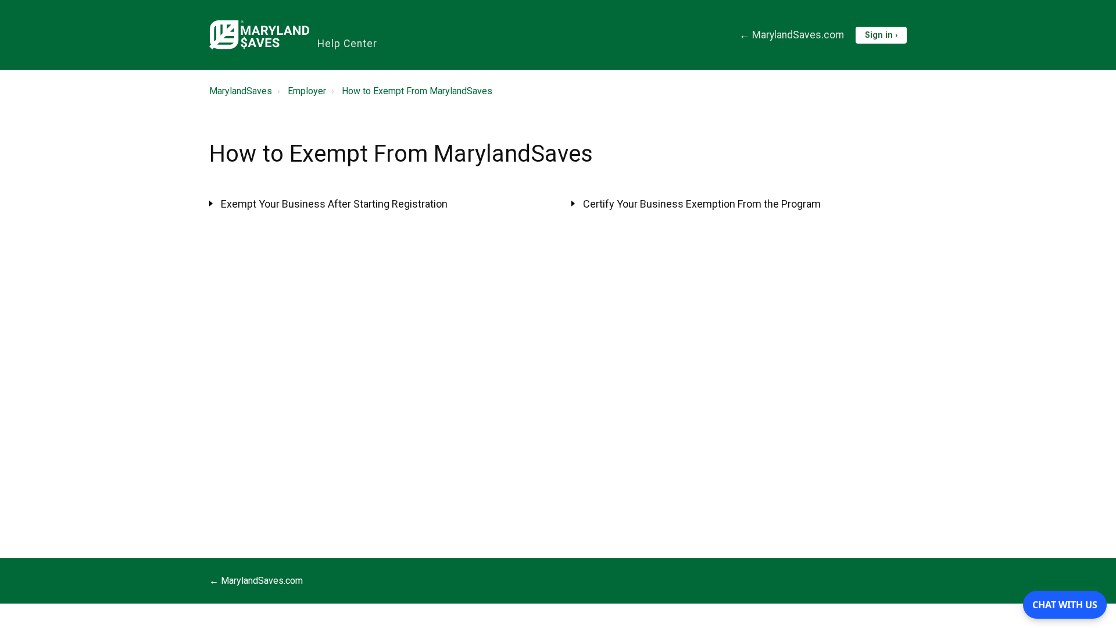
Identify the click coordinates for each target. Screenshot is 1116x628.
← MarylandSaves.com (791, 35)
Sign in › (881, 35)
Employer (307, 91)
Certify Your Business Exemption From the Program (702, 204)
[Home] (259, 34)
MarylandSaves (240, 91)
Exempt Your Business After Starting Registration (334, 204)
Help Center (347, 43)
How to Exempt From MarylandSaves (417, 91)
